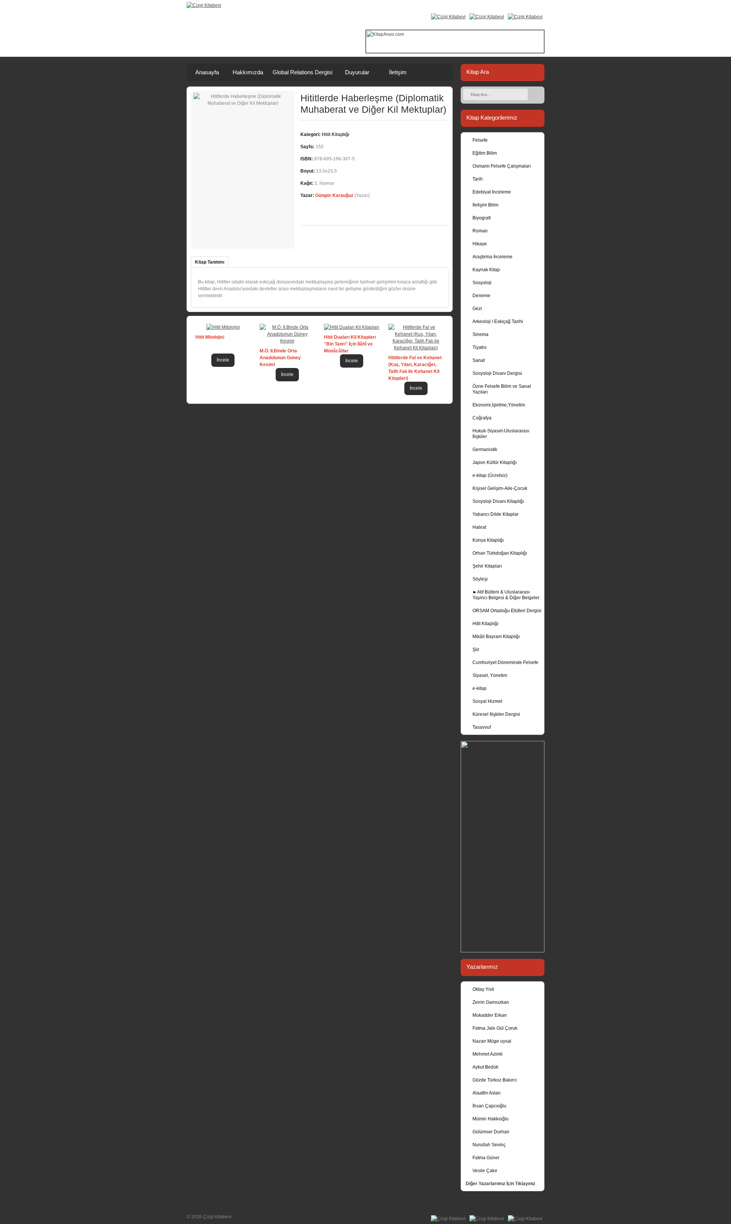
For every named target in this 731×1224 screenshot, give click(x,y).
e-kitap (479, 688)
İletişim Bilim (485, 205)
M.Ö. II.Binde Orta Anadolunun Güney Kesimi (280, 357)
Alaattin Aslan (486, 1093)
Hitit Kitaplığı (485, 623)
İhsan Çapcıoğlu (489, 1106)
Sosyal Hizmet (487, 701)
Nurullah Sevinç (489, 1144)
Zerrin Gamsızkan (490, 1002)
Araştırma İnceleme (492, 256)
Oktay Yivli (483, 989)
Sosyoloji (482, 282)
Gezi (477, 308)
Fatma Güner (486, 1157)
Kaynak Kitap (486, 269)
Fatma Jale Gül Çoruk (494, 1028)
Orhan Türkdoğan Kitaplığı (499, 553)
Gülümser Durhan (490, 1131)
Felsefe (480, 140)
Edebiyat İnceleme (491, 192)
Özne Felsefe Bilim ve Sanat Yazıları (501, 389)
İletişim (398, 72)
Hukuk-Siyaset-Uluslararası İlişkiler (500, 433)
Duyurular (357, 72)
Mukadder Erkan (489, 1015)
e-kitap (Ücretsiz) (490, 475)
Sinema (480, 334)
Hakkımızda (248, 72)
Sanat (478, 360)
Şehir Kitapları (487, 566)
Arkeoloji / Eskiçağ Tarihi (497, 321)
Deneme (481, 295)
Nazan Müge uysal (491, 1041)
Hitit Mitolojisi (209, 337)
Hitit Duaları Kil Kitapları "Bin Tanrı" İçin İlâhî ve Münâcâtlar (350, 344)
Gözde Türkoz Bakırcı (494, 1080)
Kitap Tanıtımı (209, 262)
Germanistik (484, 449)
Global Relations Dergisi (302, 72)
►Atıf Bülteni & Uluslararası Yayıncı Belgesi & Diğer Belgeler (505, 594)
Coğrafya (482, 418)
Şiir (475, 649)
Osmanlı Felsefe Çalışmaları (501, 166)
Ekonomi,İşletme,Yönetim (498, 405)
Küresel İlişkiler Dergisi (496, 714)
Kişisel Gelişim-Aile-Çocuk (499, 488)
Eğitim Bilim (484, 153)
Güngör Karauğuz (334, 195)
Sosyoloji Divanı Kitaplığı (498, 501)
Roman (480, 231)
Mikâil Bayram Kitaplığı (496, 636)
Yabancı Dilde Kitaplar (495, 514)
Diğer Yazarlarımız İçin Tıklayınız (500, 1183)
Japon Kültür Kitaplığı (494, 462)
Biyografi (481, 218)
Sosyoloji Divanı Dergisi (497, 373)
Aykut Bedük (485, 1067)
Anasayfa (207, 72)
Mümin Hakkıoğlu (490, 1119)
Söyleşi (480, 579)
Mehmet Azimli (487, 1054)
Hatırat (479, 527)
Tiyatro (479, 347)
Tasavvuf (481, 727)
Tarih (477, 179)
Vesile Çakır (484, 1170)
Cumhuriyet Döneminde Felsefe (505, 662)
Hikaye (479, 243)
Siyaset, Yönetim (489, 675)
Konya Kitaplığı (488, 540)
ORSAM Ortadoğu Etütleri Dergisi (506, 610)
